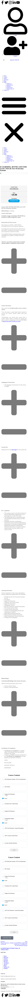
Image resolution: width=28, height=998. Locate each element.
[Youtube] (18, 2)
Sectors (6, 961)
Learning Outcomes (6, 590)
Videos (5, 78)
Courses (5, 77)
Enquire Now (9, 87)
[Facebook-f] (2, 2)
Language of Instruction (8, 382)
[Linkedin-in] (14, 2)
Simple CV (9, 83)
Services (6, 960)
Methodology (5, 678)
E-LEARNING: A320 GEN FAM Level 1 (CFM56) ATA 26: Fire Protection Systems (20, 944)
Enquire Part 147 (10, 89)
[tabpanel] (14, 488)
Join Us (5, 964)
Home (5, 76)
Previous (3, 941)
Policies (6, 968)
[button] (14, 119)
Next (26, 941)
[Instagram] (10, 2)
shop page (14, 449)
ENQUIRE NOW (14, 200)
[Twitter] (6, 2)
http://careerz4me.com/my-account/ (11, 321)
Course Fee (4, 447)
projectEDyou (9, 85)
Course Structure (6, 305)
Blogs (5, 81)
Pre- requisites (5, 510)
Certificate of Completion (8, 748)
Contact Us (6, 90)
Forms (5, 82)
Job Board (6, 79)
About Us (6, 957)
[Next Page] (17, 850)
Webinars (8, 86)
